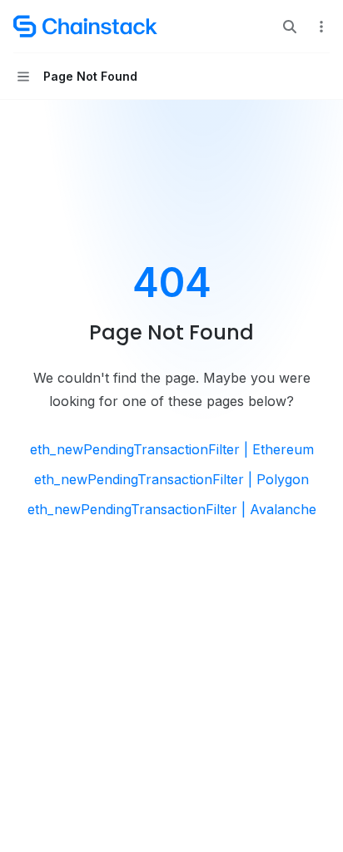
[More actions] (321, 26)
